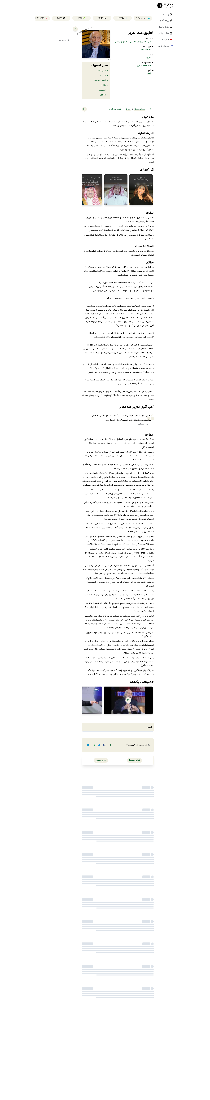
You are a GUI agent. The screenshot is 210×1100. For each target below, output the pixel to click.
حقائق (103, 85)
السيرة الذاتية (101, 70)
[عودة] (75, 28)
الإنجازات (103, 94)
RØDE (59, 18)
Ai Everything (141, 18)
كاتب (149, 41)
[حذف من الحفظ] (84, 109)
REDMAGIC (39, 18)
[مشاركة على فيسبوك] (104, 745)
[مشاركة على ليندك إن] (88, 745)
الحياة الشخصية (100, 80)
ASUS (100, 18)
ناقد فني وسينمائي (122, 41)
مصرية (148, 57)
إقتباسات (102, 90)
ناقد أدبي (133, 41)
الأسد (149, 73)
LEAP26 (121, 18)
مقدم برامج (142, 41)
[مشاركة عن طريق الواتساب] (93, 745)
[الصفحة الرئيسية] (165, 5)
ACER (80, 18)
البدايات (103, 75)
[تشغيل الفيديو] (128, 700)
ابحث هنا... (61, 40)
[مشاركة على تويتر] (99, 745)
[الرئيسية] (151, 109)
